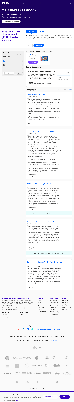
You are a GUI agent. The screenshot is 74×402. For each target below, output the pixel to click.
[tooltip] (29, 17)
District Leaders (40, 336)
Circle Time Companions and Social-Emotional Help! (45, 222)
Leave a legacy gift (54, 312)
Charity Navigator (6, 309)
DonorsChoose (5, 3)
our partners (54, 340)
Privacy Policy (18, 400)
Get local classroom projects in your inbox (48, 329)
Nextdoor (13, 69)
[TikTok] (32, 329)
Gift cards (52, 304)
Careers (40, 309)
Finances (40, 305)
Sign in (70, 3)
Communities (65, 302)
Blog (67, 304)
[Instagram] (18, 329)
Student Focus (41, 304)
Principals (30, 336)
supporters (6, 313)
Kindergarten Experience (36, 94)
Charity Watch (27, 307)
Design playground (66, 307)
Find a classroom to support (19, 3)
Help (59, 3)
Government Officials (57, 336)
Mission (39, 300)
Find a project (53, 300)
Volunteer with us (54, 311)
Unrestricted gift (54, 314)
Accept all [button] (64, 396)
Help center (65, 300)
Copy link (19, 73)
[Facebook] (28, 329)
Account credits (54, 302)
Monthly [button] (31, 31)
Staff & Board (41, 307)
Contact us (64, 309)
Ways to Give (54, 298)
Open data (64, 305)
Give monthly (53, 309)
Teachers (23, 336)
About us (53, 3)
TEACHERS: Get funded (33, 3)
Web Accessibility (42, 311)
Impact (39, 302)
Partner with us (45, 3)
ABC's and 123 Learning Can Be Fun (39, 184)
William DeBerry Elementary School (11, 14)
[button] (11, 21)
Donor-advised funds (55, 305)
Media (63, 304)
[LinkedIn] (23, 329)
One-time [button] (42, 31)
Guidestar (15, 309)
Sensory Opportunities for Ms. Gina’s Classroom (44, 262)
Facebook (13, 61)
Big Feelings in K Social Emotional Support (42, 131)
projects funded (24, 313)
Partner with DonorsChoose (37, 388)
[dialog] (37, 396)
